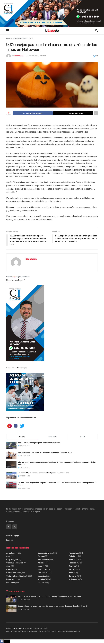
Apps (8, 556)
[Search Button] (96, 30)
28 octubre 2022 (32, 56)
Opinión (41, 583)
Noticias (41, 579)
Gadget (41, 556)
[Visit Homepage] (52, 30)
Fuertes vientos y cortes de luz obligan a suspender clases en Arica (45, 452)
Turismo (72, 576)
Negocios (42, 576)
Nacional (41, 573)
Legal (40, 566)
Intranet (9, 540)
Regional (72, 563)
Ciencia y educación (20, 38)
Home (8, 38)
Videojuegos (74, 579)
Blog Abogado (12, 560)
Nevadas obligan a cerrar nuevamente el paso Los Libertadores (43, 473)
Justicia (41, 563)
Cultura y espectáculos (16, 576)
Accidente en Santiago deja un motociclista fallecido (39, 443)
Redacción (18, 56)
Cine (8, 566)
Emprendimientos (45, 553)
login (14, 277)
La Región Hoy (17, 628)
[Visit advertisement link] (52, 13)
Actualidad (10, 553)
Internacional (43, 560)
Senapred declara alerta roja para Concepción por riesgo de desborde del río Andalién (53, 606)
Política (72, 560)
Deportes (10, 579)
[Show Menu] (7, 30)
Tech (71, 573)
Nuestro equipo (12, 535)
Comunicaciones (13, 573)
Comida (9, 569)
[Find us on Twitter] (14, 526)
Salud (31, 38)
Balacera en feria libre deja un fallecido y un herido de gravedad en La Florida (49, 596)
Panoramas (74, 553)
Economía (10, 583)
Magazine (42, 569)
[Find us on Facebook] (8, 526)
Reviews (72, 566)
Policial (72, 556)
